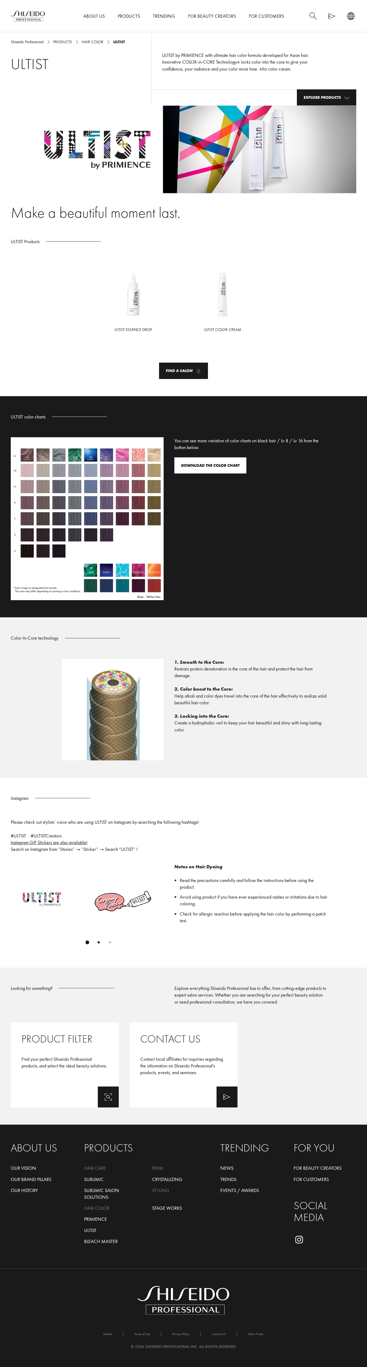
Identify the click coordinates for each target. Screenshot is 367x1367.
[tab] (87, 942)
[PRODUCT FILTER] (65, 1065)
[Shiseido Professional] (28, 16)
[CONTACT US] (183, 1065)
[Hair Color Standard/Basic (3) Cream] (222, 304)
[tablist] (87, 942)
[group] (87, 906)
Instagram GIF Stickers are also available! (49, 842)
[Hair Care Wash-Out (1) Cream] (133, 304)
